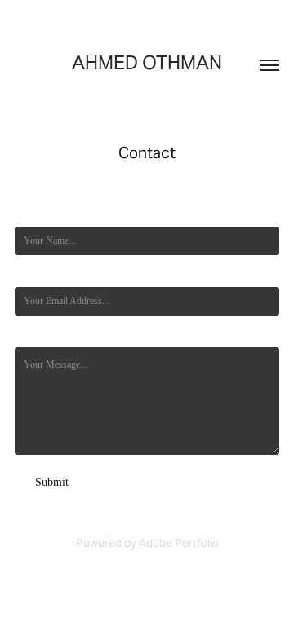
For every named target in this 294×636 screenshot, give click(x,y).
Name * (30, 214)
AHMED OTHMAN (147, 63)
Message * (35, 335)
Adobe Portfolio (179, 543)
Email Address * (46, 274)
